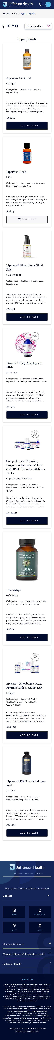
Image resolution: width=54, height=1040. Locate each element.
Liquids (9, 92)
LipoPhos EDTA (16, 172)
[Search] (41, 4)
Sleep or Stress (32, 604)
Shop (16, 92)
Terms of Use (27, 979)
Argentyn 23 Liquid (18, 78)
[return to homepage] (18, 5)
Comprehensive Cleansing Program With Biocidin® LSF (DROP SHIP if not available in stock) (25, 467)
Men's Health (19, 382)
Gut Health (25, 281)
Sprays (9, 490)
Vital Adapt (13, 590)
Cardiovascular (39, 183)
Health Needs (26, 89)
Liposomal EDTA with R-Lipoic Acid (26, 783)
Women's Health (39, 382)
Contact (7, 895)
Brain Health (26, 183)
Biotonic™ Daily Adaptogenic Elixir (24, 365)
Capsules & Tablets (28, 485)
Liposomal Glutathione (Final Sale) (24, 267)
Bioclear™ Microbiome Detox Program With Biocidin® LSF (24, 685)
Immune (37, 89)
